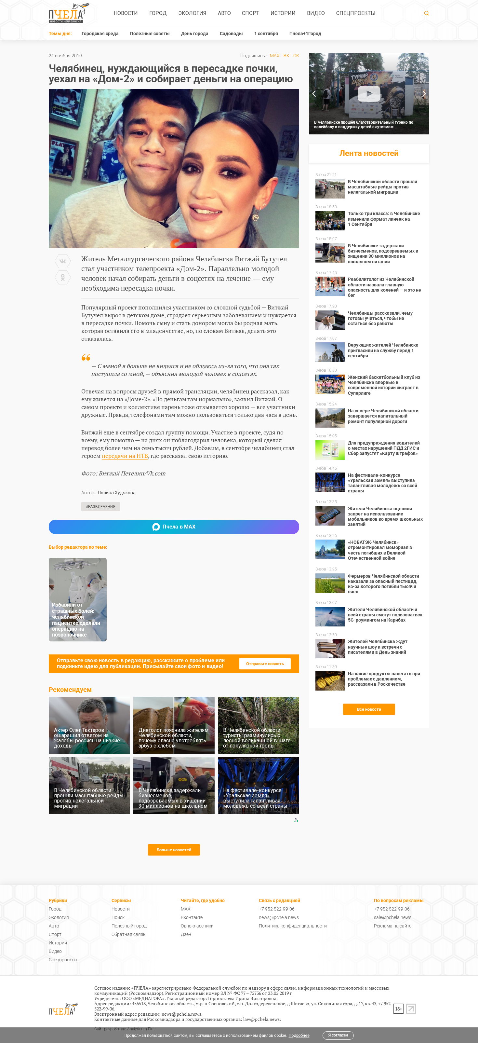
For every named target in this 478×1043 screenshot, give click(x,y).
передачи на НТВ (125, 456)
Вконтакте (192, 917)
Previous (314, 94)
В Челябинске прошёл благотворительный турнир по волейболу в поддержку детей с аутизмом (363, 124)
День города (194, 33)
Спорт (250, 13)
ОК (296, 55)
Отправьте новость (265, 663)
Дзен (186, 934)
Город (158, 13)
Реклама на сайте (392, 925)
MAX (275, 55)
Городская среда (100, 33)
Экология (192, 13)
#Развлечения (100, 506)
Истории (283, 13)
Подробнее (299, 1035)
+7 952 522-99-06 (277, 909)
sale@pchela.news (392, 917)
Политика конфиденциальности (293, 925)
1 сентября (266, 33)
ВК (286, 55)
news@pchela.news (279, 917)
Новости (126, 13)
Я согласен (338, 1035)
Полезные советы (150, 33)
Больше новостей (174, 849)
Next (424, 94)
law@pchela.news (261, 1019)
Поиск (118, 917)
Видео (316, 13)
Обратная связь (129, 934)
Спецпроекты (356, 13)
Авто (224, 13)
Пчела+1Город (305, 33)
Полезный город (129, 925)
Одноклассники (197, 925)
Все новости (369, 709)
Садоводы (231, 33)
